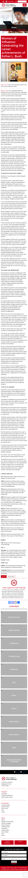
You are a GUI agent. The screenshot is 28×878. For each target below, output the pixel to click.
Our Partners (4, 828)
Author (3, 576)
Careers (3, 812)
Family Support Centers (6, 797)
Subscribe (14, 861)
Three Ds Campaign (6, 823)
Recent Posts (11, 576)
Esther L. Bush (4, 84)
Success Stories (5, 832)
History (3, 820)
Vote (2, 810)
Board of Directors (5, 825)
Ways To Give (4, 808)
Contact (20, 841)
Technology (4, 793)
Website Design (14, 869)
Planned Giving (5, 806)
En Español (11, 1)
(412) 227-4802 (5, 785)
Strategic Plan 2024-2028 (7, 821)
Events (3, 835)
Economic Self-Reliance (7, 795)
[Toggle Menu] (24, 5)
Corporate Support (5, 805)
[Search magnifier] (16, 1)
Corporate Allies (5, 830)
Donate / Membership (7, 842)
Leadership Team (5, 826)
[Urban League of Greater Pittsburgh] (14, 582)
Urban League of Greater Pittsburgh (14, 588)
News (2, 833)
